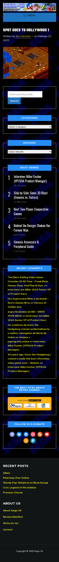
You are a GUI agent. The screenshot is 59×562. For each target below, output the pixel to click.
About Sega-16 (12, 510)
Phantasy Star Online (16, 477)
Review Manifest (13, 516)
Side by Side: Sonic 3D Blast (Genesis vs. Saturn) (31, 195)
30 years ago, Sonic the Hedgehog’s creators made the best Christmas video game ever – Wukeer (29, 358)
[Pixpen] (16, 405)
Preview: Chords (13, 492)
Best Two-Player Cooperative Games (31, 211)
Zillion (6, 472)
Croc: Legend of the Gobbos (19, 487)
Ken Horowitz (23, 36)
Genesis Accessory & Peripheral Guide (26, 244)
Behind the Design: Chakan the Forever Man (32, 227)
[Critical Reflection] (43, 405)
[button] (29, 15)
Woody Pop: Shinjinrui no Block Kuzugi (25, 482)
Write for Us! (10, 523)
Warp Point (35, 400)
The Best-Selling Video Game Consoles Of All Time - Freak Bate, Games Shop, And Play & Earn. (28, 281)
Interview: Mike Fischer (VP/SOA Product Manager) (30, 178)
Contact (8, 529)
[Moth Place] (29, 405)
